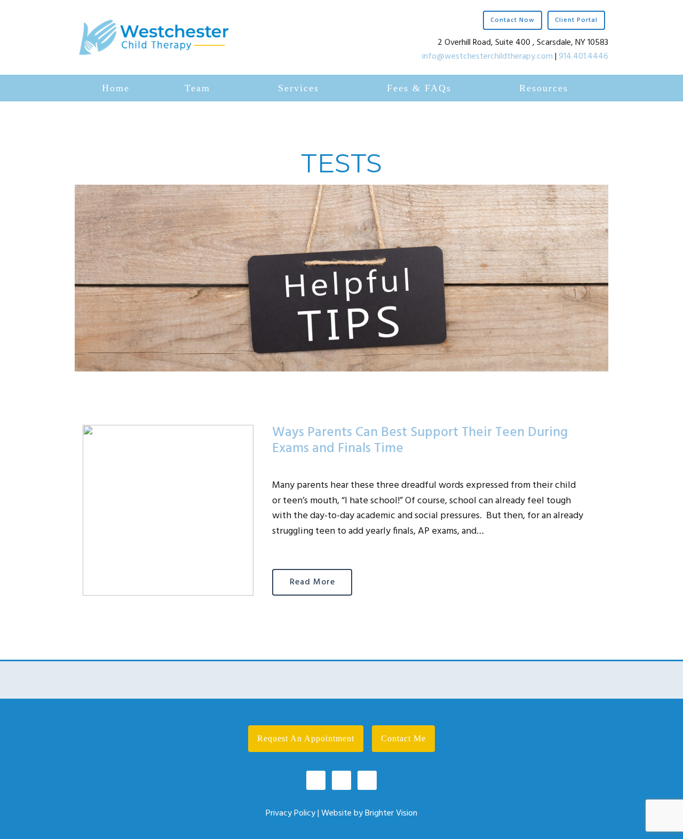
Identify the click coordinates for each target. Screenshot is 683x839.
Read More (312, 582)
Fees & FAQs (419, 88)
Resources (543, 88)
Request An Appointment (305, 738)
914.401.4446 (583, 57)
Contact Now (512, 20)
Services (298, 88)
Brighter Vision (391, 813)
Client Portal (576, 20)
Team (197, 88)
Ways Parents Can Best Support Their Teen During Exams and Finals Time (420, 441)
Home (116, 88)
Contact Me (403, 738)
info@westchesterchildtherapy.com (487, 57)
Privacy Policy (290, 813)
